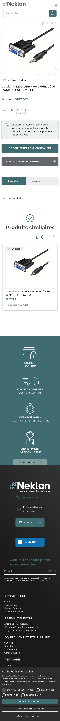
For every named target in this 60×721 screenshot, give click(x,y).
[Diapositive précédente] (42, 237)
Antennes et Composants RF (18, 624)
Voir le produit (32, 279)
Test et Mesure (11, 646)
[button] (30, 716)
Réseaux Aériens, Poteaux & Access (21, 627)
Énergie (8, 665)
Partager (51, 23)
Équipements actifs (13, 611)
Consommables (12, 653)
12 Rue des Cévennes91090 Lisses (33, 509)
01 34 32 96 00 (30, 497)
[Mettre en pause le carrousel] (37, 237)
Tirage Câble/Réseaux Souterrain (20, 630)
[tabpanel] (30, 198)
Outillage (8, 643)
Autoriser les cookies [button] (30, 702)
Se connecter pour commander (30, 148)
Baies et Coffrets (12, 608)
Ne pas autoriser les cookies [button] (30, 709)
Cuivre (7, 601)
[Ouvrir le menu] (57, 4)
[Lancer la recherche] (53, 13)
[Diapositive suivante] (54, 237)
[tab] (14, 181)
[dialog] (30, 694)
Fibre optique (10, 605)
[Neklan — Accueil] (14, 4)
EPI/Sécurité (10, 649)
